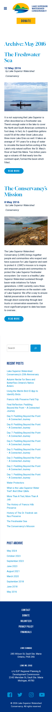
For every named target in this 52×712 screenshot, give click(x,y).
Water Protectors (15, 482)
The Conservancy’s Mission (21, 526)
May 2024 (12, 550)
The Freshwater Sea (17, 521)
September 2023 (15, 561)
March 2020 (13, 576)
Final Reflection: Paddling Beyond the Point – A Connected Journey (23, 407)
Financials (26, 632)
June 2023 (12, 566)
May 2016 (12, 591)
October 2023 (14, 556)
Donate (26, 21)
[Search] (35, 348)
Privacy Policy (26, 626)
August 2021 (13, 571)
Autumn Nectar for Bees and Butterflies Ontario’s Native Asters (21, 382)
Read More (14, 170)
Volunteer (26, 621)
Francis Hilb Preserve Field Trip (23, 399)
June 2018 (12, 586)
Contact (26, 610)
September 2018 (15, 581)
